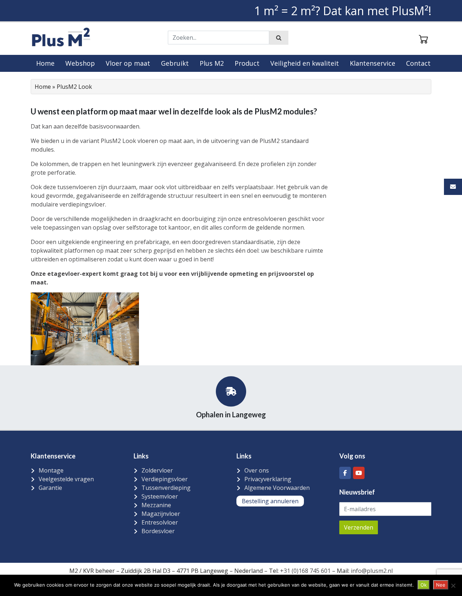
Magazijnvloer (160, 514)
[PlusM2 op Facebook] (345, 473)
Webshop (80, 63)
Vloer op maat (128, 63)
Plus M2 (212, 63)
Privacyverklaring (267, 479)
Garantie (50, 488)
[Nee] (453, 585)
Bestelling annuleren (270, 501)
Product (247, 63)
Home (45, 63)
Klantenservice (372, 63)
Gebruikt (175, 63)
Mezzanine (156, 505)
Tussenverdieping (166, 488)
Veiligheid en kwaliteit (304, 63)
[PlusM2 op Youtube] (359, 473)
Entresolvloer (159, 522)
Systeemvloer (159, 496)
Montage (51, 470)
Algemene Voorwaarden (277, 488)
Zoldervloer (157, 470)
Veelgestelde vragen (66, 479)
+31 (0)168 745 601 (305, 571)
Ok (423, 585)
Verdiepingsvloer (164, 479)
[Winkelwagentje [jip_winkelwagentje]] (423, 38)
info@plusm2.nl (371, 571)
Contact (418, 63)
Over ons (256, 470)
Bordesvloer (158, 531)
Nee (440, 585)
